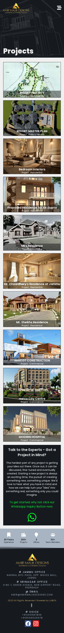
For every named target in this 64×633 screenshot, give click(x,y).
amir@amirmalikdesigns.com (32, 594)
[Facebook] (28, 623)
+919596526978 (32, 617)
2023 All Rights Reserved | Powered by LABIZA (32, 600)
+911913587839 (32, 614)
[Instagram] (36, 623)
